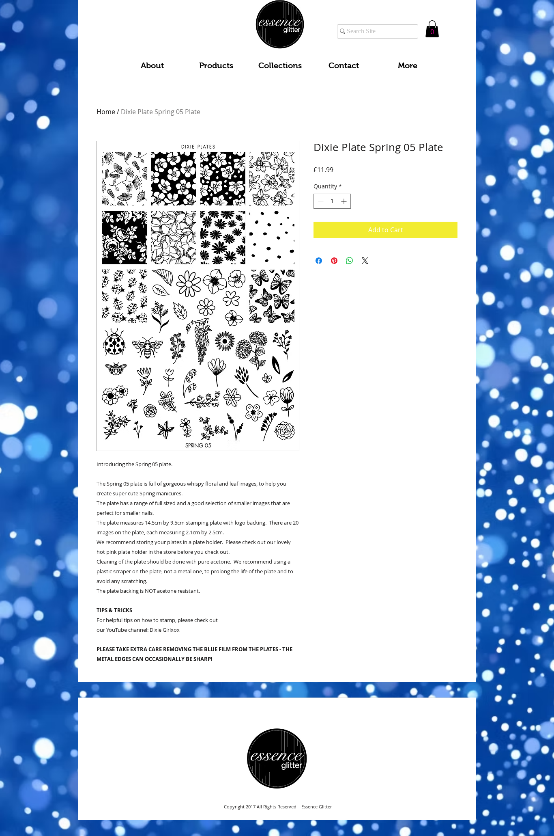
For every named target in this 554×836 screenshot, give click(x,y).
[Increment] (344, 201)
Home (106, 111)
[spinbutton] (332, 201)
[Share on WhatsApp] (349, 261)
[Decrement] (320, 201)
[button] (432, 28)
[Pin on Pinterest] (334, 261)
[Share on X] (365, 261)
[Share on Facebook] (319, 261)
